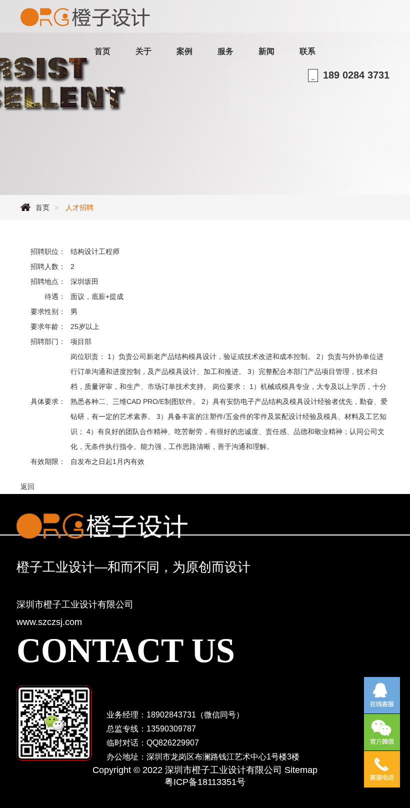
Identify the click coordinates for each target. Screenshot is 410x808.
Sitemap (301, 770)
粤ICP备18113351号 (205, 782)
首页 (43, 208)
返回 (27, 486)
